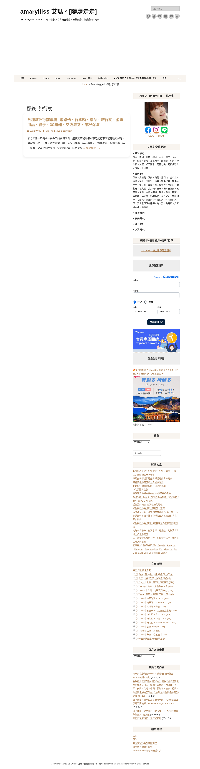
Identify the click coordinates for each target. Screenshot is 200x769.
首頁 (22, 78)
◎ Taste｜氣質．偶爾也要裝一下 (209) (155, 594)
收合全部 (146, 570)
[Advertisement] (100, 51)
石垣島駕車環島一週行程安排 (147, 718)
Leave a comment (63, 131)
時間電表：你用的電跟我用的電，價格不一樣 (155, 471)
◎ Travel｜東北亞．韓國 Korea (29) (153, 618)
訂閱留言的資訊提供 (142, 747)
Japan (57, 78)
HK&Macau (71, 78)
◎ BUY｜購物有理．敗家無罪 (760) (153, 578)
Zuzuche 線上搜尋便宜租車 (156, 250)
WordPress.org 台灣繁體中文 (147, 750)
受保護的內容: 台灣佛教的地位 (147, 504)
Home (84, 84)
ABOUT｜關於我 (156, 136)
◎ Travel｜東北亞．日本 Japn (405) (153, 614)
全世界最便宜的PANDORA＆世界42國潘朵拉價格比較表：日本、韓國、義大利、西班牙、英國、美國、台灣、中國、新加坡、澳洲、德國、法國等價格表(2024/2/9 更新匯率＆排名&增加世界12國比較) (156, 688)
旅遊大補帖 (103, 78)
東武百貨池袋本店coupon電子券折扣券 (152, 493)
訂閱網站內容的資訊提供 (145, 743)
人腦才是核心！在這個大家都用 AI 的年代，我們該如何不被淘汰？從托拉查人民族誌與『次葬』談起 (155, 516)
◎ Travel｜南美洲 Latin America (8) (153, 602)
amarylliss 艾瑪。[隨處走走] (58, 11)
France (46, 78)
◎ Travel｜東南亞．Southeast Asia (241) (156, 622)
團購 (164, 78)
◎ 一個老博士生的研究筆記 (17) (151, 638)
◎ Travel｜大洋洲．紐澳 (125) (151, 606)
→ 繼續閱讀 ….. (91, 148)
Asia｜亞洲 (87, 78)
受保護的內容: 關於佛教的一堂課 (149, 508)
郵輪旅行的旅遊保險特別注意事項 (149, 486)
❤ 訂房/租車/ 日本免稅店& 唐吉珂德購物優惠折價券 (135, 78)
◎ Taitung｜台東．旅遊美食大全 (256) (154, 586)
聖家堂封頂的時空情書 (144, 474)
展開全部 (137, 570)
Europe (33, 78)
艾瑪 (47, 131)
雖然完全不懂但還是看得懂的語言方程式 (152, 478)
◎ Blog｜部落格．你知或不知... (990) (154, 574)
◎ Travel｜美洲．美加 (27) (149, 630)
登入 (135, 739)
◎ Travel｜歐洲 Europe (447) (150, 626)
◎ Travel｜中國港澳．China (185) (152, 598)
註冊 (135, 735)
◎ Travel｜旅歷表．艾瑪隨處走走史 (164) (156, 610)
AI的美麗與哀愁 (140, 489)
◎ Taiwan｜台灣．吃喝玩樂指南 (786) (154, 590)
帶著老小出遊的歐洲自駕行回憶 (148, 482)
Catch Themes (142, 764)
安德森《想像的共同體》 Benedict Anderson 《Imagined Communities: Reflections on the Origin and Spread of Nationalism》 (155, 549)
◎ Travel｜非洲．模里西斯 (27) (151, 634)
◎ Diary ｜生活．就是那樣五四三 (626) (155, 582)
